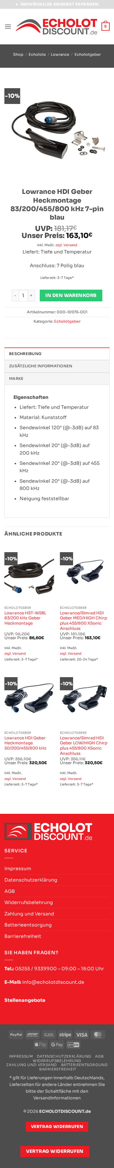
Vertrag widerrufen (55, 1151)
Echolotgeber (88, 54)
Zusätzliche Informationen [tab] (40, 366)
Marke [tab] (16, 378)
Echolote (37, 54)
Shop (18, 54)
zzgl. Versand (66, 245)
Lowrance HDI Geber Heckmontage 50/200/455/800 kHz (25, 743)
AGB (9, 891)
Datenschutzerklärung (30, 880)
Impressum (17, 868)
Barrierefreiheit (22, 936)
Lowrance (60, 54)
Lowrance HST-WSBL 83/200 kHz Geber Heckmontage (25, 618)
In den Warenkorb (70, 295)
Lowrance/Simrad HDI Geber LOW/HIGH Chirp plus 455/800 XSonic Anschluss (83, 746)
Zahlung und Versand (29, 914)
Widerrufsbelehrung (28, 902)
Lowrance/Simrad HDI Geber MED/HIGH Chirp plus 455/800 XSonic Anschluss (83, 621)
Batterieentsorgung (28, 925)
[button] (7, 26)
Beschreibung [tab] (25, 354)
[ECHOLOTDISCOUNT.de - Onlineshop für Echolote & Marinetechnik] (56, 27)
